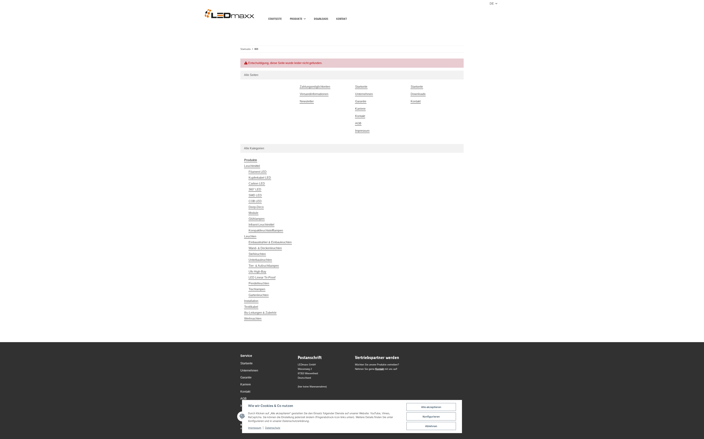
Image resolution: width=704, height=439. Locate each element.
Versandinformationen (314, 94)
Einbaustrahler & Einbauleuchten (270, 242)
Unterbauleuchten (260, 259)
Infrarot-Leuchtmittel (261, 224)
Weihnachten (252, 318)
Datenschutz (272, 427)
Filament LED (258, 171)
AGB (358, 123)
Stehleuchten (257, 254)
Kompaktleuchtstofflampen (266, 230)
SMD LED (255, 195)
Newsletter (307, 101)
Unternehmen (364, 94)
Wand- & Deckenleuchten (265, 248)
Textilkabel (251, 306)
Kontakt (341, 19)
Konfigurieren (431, 416)
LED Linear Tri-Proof (262, 277)
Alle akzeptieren (431, 407)
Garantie (360, 101)
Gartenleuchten (259, 295)
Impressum (254, 427)
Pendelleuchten (259, 283)
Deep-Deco (256, 207)
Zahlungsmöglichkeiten (315, 86)
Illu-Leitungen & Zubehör (260, 312)
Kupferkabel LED (260, 177)
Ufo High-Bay (257, 271)
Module (253, 212)
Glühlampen (257, 218)
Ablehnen (431, 426)
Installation (251, 301)
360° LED (255, 189)
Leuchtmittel (252, 165)
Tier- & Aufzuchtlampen (264, 265)
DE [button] (492, 3)
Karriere (360, 108)
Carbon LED (257, 183)
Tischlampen (257, 289)
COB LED (255, 201)
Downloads (321, 19)
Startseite (275, 19)
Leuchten (250, 236)
